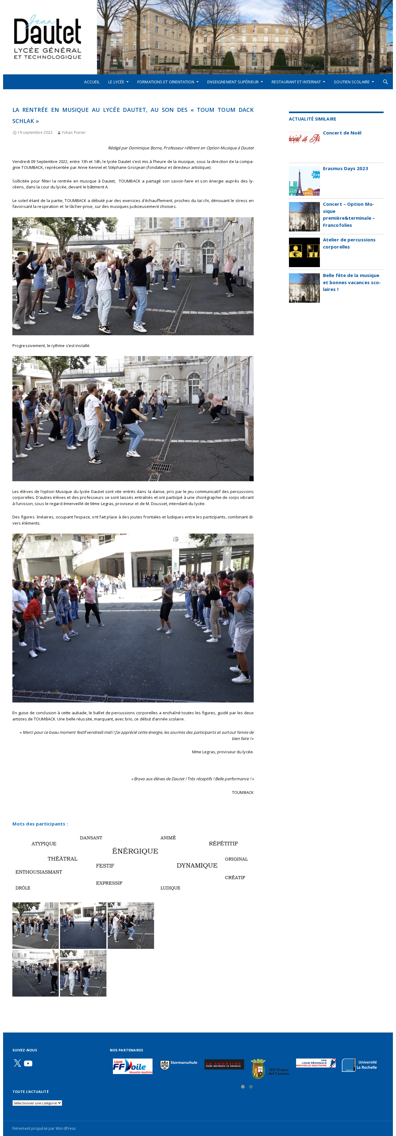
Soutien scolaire (352, 82)
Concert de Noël (342, 133)
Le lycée (116, 82)
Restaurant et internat (296, 82)
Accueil (92, 82)
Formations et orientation (165, 82)
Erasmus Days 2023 (345, 168)
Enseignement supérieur (233, 82)
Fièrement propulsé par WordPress (43, 1128)
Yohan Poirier (74, 132)
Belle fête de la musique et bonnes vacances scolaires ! (352, 282)
